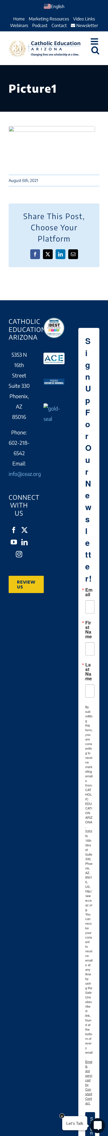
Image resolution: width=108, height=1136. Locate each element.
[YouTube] (14, 542)
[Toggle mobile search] (95, 50)
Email (88, 592)
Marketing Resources (49, 18)
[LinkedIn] (24, 542)
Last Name (88, 671)
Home (19, 18)
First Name (88, 629)
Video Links (84, 18)
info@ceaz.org (25, 473)
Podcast (40, 25)
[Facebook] (14, 530)
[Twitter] (24, 530)
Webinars (19, 25)
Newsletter (86, 25)
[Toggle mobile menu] (95, 41)
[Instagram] (19, 554)
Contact (59, 25)
